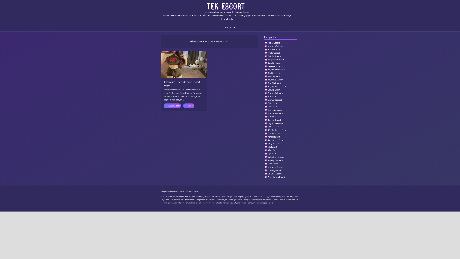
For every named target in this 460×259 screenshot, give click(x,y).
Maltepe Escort (274, 133)
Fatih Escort (273, 106)
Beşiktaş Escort (274, 73)
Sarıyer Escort (274, 143)
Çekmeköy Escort (275, 93)
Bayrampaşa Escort (276, 69)
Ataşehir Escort (274, 49)
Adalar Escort (274, 42)
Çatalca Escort (274, 89)
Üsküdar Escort (275, 173)
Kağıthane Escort (275, 123)
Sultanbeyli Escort (276, 157)
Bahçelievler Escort (276, 59)
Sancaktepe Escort (276, 140)
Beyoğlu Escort (274, 83)
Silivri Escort (273, 150)
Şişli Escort (272, 153)
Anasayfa (230, 27)
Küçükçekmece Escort (277, 130)
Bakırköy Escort (275, 63)
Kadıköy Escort (274, 120)
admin (190, 106)
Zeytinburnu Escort (276, 177)
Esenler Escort (274, 96)
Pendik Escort (274, 136)
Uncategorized (274, 170)
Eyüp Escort (273, 103)
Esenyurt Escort (275, 100)
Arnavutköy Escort (276, 46)
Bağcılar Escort (274, 56)
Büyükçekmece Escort (277, 86)
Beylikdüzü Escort (275, 79)
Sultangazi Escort (275, 160)
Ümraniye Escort (275, 167)
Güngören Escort (275, 113)
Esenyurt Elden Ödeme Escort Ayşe (182, 84)
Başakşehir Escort (276, 66)
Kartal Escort (273, 126)
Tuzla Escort (273, 163)
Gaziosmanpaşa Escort (278, 110)
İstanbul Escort (274, 116)
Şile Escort (272, 147)
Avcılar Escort (274, 53)
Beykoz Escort (274, 76)
